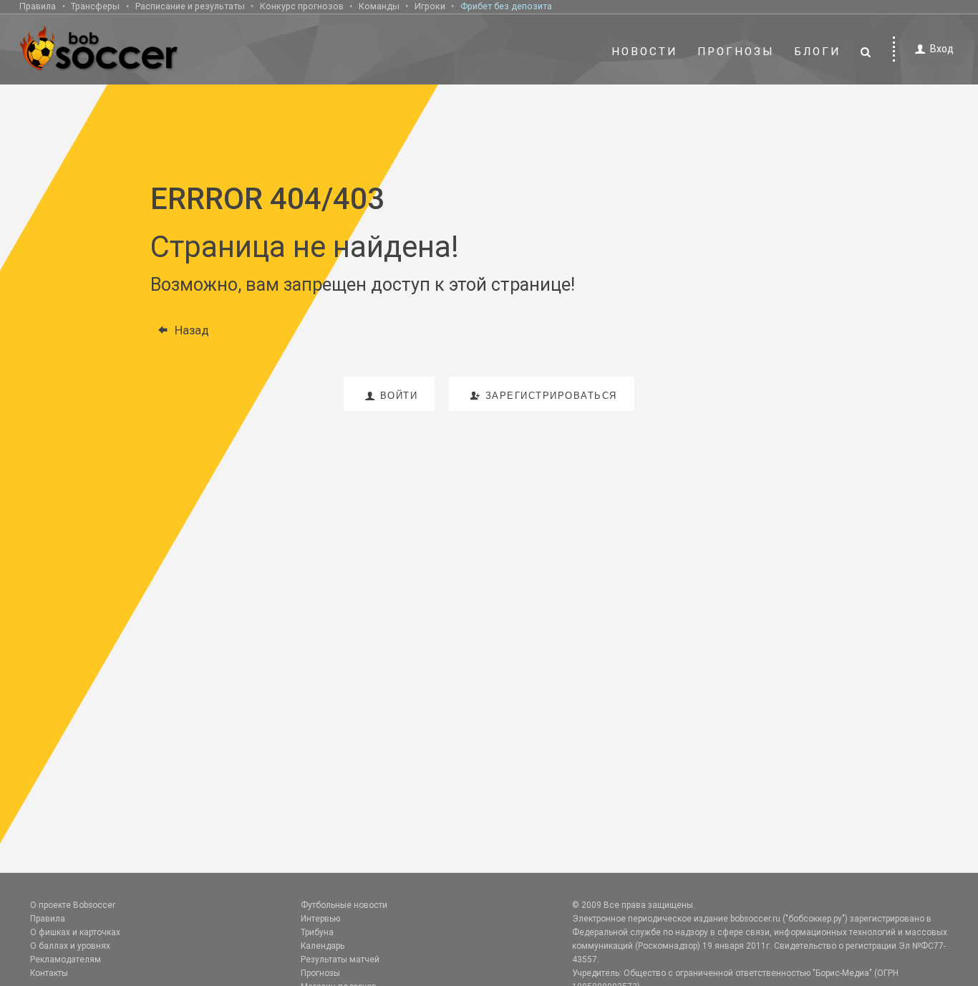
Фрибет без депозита (506, 6)
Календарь (322, 946)
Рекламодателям (65, 959)
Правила (37, 6)
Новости (644, 51)
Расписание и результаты (190, 6)
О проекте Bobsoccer (72, 905)
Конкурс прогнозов (302, 6)
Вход (942, 48)
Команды (379, 6)
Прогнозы (736, 51)
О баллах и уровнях (70, 946)
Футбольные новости (344, 905)
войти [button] (399, 395)
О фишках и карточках (75, 932)
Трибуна (317, 932)
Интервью (320, 919)
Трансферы (95, 6)
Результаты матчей (340, 959)
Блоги (818, 51)
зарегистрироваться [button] (551, 395)
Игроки (430, 6)
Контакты (49, 973)
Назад (192, 330)
